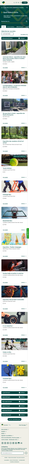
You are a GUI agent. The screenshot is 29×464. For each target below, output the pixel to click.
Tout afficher (23, 34)
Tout (4, 26)
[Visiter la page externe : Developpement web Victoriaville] (21, 443)
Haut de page (22, 425)
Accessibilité (6, 460)
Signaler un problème (6, 435)
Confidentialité (22, 460)
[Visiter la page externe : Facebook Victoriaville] (2, 443)
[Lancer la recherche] (26, 21)
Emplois (3, 431)
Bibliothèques (20, 26)
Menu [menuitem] (25, 2)
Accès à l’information (14, 460)
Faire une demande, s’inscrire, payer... (10, 437)
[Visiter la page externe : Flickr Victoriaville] (19, 443)
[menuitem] (3, 2)
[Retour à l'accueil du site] (2, 7)
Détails (23, 67)
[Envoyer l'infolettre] (26, 453)
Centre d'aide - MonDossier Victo (9, 439)
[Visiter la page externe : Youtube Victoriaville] (16, 443)
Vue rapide (5, 67)
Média (2, 433)
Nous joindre (4, 429)
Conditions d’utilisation (14, 461)
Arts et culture (10, 26)
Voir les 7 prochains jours (14, 419)
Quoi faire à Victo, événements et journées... (14, 7)
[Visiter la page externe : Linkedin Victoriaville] (13, 443)
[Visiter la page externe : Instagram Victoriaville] (10, 443)
